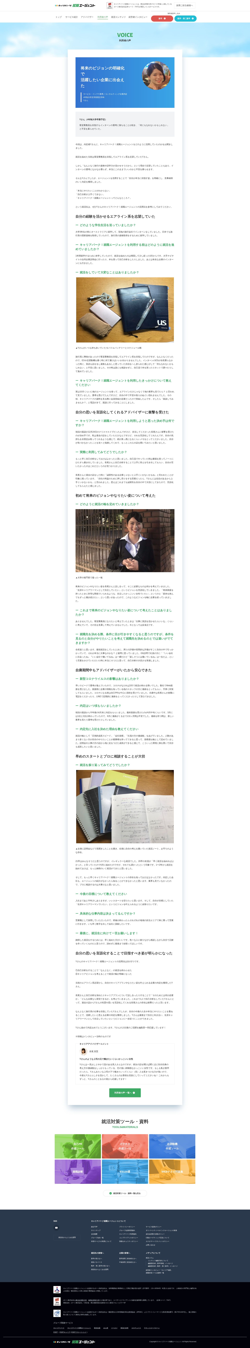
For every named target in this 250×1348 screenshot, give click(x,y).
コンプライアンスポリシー (128, 1238)
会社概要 (94, 1234)
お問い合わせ (150, 1245)
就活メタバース (96, 1262)
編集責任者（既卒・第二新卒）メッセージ (163, 1266)
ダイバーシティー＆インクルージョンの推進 (161, 1230)
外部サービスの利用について (101, 1241)
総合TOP (94, 1227)
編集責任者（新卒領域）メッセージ (160, 1263)
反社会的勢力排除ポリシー (155, 1234)
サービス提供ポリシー (153, 1227)
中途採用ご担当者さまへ (127, 1262)
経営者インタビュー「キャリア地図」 (159, 1270)
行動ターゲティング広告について (157, 1238)
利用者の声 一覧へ (123, 1093)
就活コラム (150, 1258)
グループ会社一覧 (97, 1238)
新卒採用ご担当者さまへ (127, 1258)
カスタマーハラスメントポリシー (157, 1241)
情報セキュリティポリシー (128, 1241)
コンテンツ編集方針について (158, 1261)
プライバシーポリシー (127, 1227)
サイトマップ (96, 1230)
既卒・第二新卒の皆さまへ (100, 1266)
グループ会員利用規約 (127, 1230)
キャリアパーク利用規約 (127, 1234)
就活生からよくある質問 (67, 1237)
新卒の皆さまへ (96, 1258)
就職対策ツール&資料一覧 (155, 1273)
